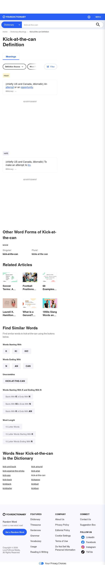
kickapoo (35, 479)
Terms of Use (61, 541)
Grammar (34, 535)
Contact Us (85, 519)
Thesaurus (35, 524)
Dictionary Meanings (18, 32)
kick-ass (7, 475)
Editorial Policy (62, 530)
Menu (98, 17)
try (29, 165)
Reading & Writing (39, 551)
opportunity (27, 87)
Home (5, 32)
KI (16, 351)
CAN (28, 366)
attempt (10, 87)
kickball (35, 483)
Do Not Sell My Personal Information (65, 548)
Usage (33, 546)
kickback (7, 483)
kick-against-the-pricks (13, 470)
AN (16, 366)
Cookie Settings (63, 535)
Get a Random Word (14, 532)
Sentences (35, 530)
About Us (59, 519)
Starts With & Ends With (17, 396)
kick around (37, 466)
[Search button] (99, 25)
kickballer (7, 488)
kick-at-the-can (15, 381)
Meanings (11, 56)
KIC (26, 351)
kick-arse (35, 470)
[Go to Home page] (14, 17)
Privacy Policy (62, 524)
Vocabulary (35, 541)
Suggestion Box (88, 524)
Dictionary (9, 24)
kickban (35, 488)
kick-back (7, 479)
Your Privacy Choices (55, 563)
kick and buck (9, 466)
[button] (89, 17)
